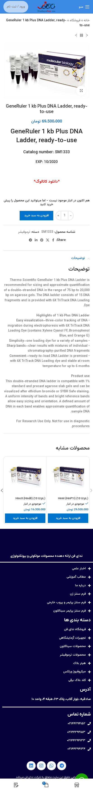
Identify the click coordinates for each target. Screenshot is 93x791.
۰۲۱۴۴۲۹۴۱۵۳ (76, 732)
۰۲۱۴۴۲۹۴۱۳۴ (76, 748)
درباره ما (80, 585)
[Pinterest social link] (42, 240)
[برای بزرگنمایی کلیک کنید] (81, 91)
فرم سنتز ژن (78, 593)
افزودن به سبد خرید (36, 215)
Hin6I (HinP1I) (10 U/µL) (73, 498)
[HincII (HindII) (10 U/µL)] (25, 476)
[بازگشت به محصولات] (81, 35)
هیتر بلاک (79, 663)
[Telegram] (61, 765)
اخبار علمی (79, 568)
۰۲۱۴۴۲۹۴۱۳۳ (76, 740)
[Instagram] (41, 765)
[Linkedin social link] (36, 240)
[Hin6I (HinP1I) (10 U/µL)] (68, 476)
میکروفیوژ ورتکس (74, 671)
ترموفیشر (24, 232)
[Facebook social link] (53, 240)
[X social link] (48, 240)
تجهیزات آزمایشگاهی (72, 638)
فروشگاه (75, 20)
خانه (87, 20)
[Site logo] (46, 7)
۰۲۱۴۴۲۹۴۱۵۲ (76, 723)
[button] (68, 518)
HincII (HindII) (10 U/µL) (30, 498)
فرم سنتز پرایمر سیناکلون (69, 610)
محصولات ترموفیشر (73, 654)
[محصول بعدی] (76, 35)
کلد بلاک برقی (77, 680)
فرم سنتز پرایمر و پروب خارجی (66, 602)
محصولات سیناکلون (73, 646)
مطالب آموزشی (76, 576)
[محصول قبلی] (87, 35)
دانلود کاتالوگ (46, 182)
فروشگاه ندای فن (75, 629)
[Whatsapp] (51, 765)
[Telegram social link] (30, 240)
